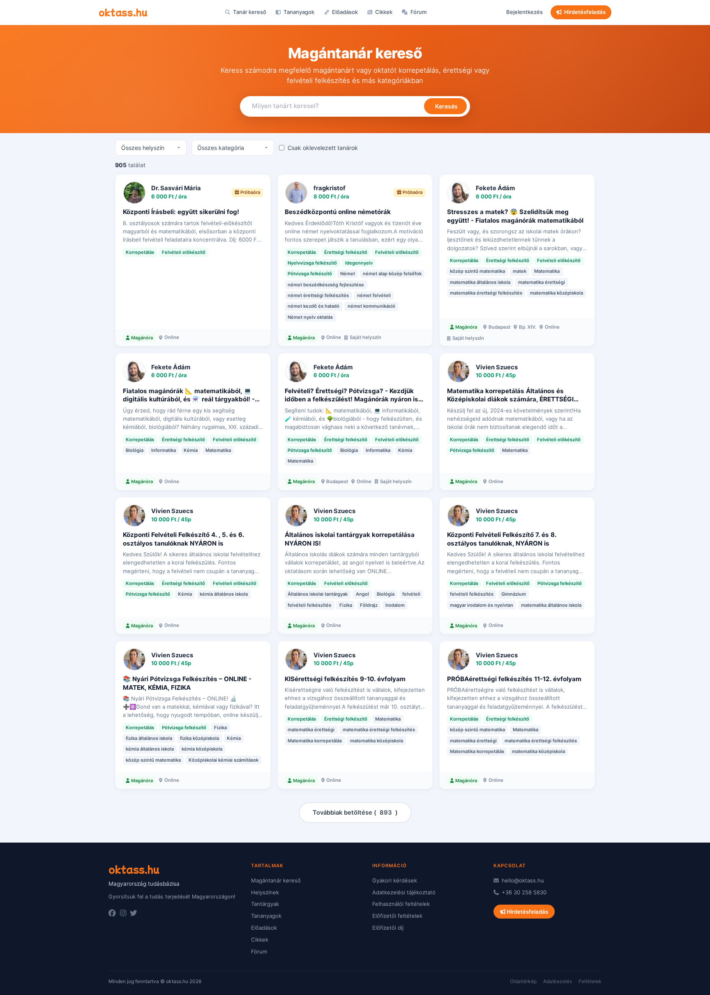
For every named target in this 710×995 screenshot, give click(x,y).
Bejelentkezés (524, 12)
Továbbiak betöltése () (355, 812)
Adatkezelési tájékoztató (404, 892)
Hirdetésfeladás (585, 12)
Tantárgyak (265, 904)
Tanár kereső (249, 12)
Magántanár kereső (276, 880)
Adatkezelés (557, 981)
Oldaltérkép (523, 981)
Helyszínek (265, 892)
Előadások (344, 12)
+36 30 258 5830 (523, 892)
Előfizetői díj (387, 927)
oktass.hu (123, 12)
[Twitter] (133, 913)
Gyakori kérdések (394, 880)
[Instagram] (123, 913)
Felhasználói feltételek (401, 904)
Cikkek (383, 12)
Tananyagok (298, 12)
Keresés (445, 106)
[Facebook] (112, 913)
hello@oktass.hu (522, 880)
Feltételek (590, 981)
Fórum (418, 12)
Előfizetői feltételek (397, 915)
